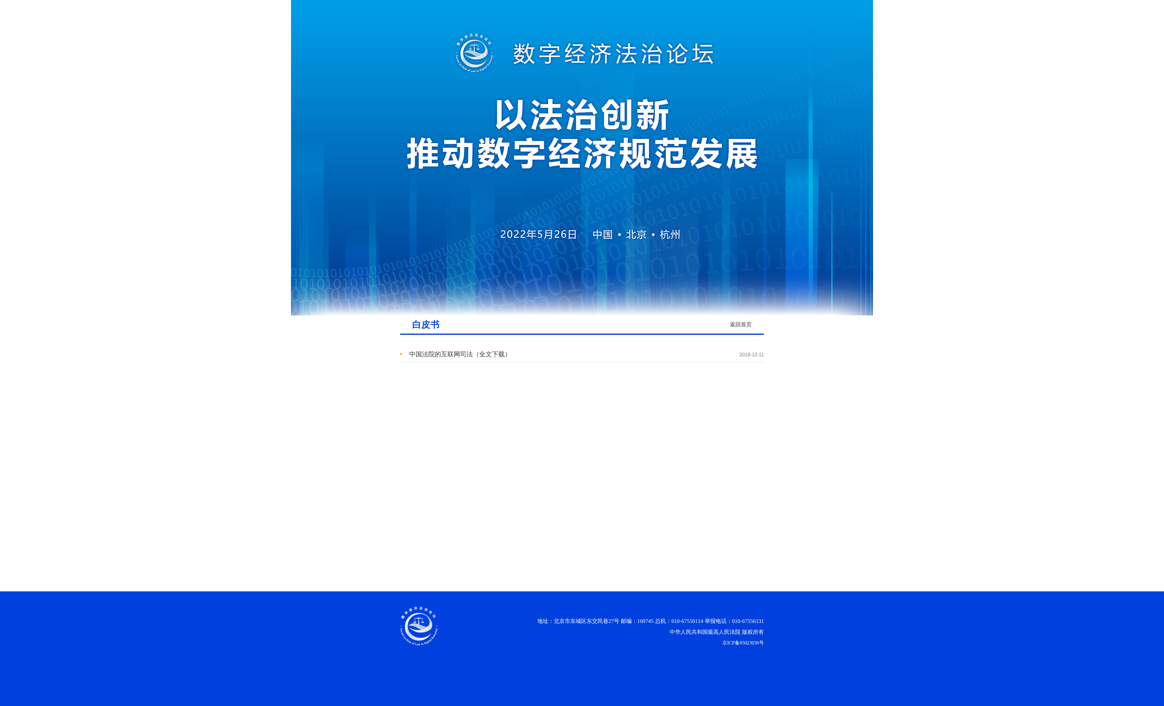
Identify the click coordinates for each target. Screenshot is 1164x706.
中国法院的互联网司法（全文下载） (460, 354)
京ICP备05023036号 (743, 642)
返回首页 (741, 324)
